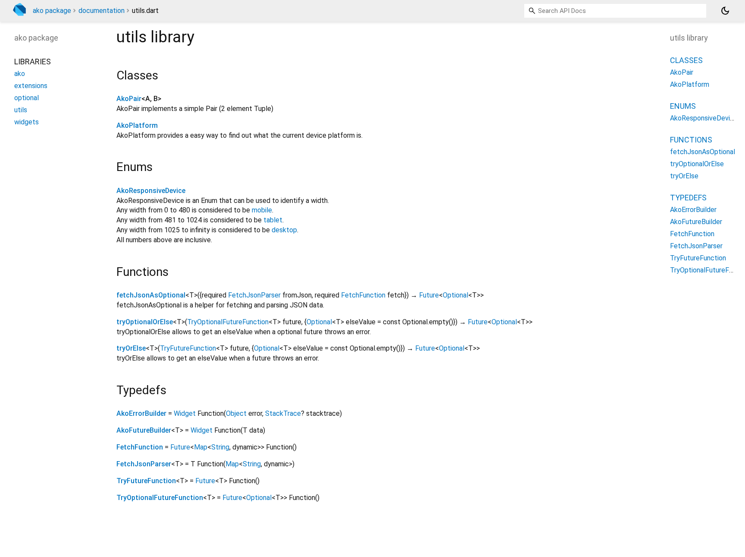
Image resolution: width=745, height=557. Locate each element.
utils (20, 110)
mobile (262, 210)
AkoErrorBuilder (141, 413)
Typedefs (688, 197)
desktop (284, 230)
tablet (272, 220)
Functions (691, 139)
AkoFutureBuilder (143, 430)
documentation (101, 10)
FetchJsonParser (254, 295)
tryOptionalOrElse (144, 322)
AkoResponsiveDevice (150, 191)
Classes (686, 60)
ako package (52, 10)
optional (26, 98)
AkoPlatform (137, 125)
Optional (455, 295)
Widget (185, 413)
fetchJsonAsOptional (150, 295)
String (220, 447)
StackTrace (283, 413)
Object (236, 413)
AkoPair (128, 99)
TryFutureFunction (188, 348)
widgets (26, 122)
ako (19, 74)
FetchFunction (363, 295)
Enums (683, 106)
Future (429, 295)
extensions (30, 86)
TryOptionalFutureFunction (228, 322)
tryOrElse (131, 348)
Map (200, 447)
